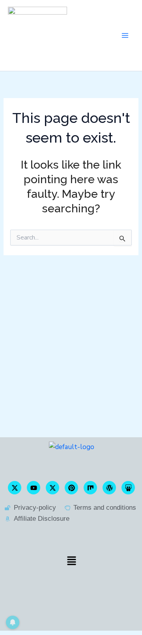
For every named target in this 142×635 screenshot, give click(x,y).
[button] (71, 561)
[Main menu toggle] (125, 35)
